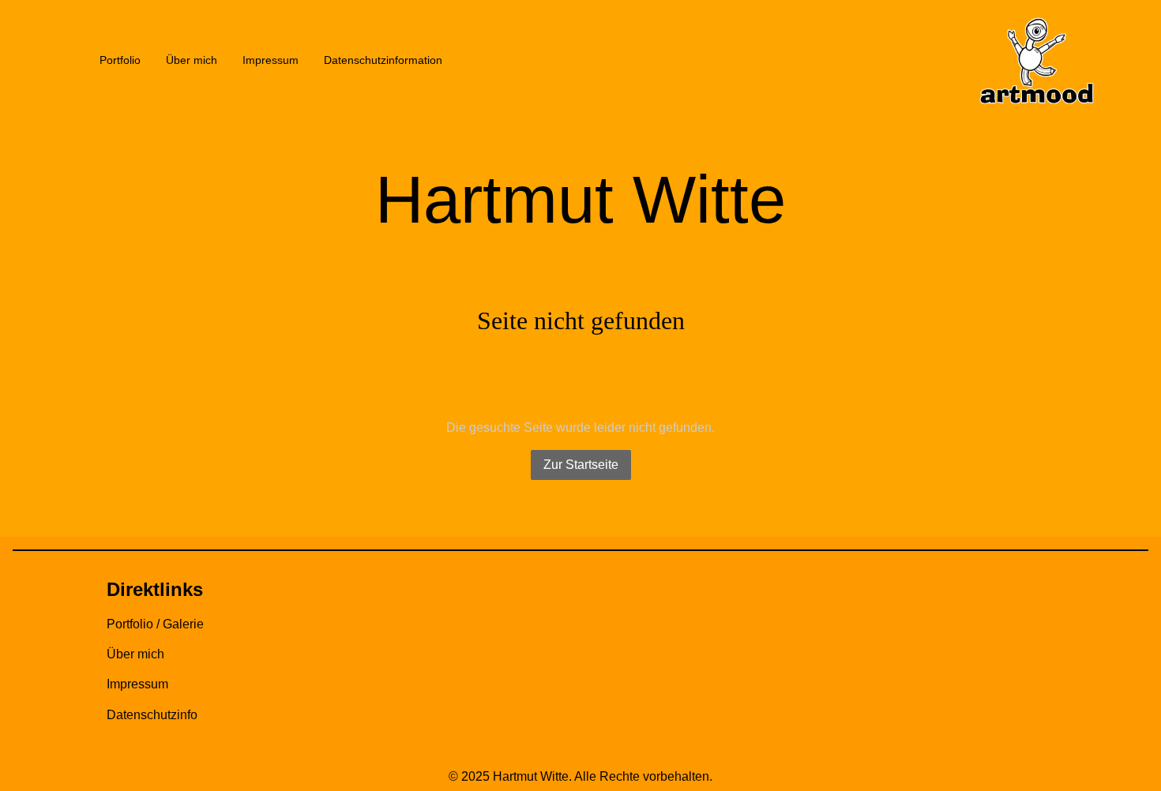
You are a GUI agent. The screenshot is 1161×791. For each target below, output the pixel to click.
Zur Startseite (580, 464)
